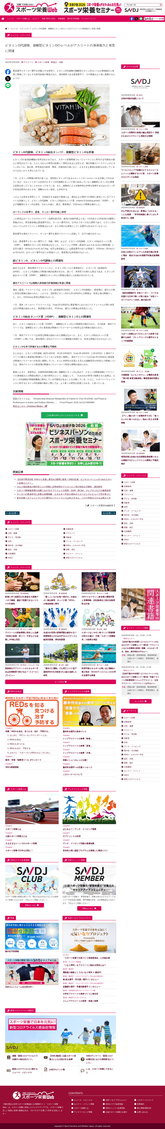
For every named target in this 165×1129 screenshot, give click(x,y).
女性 (10, 541)
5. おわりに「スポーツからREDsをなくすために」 (29, 753)
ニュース (10, 19)
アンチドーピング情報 (83, 1112)
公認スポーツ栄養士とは (16, 836)
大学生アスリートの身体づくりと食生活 (80, 994)
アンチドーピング (89, 19)
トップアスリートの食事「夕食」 (77, 753)
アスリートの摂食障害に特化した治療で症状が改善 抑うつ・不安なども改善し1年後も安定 (21, 636)
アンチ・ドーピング (74, 541)
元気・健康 (12, 533)
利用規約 (140, 1104)
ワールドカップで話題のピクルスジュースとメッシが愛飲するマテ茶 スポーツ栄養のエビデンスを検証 (139, 173)
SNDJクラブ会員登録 (114, 1104)
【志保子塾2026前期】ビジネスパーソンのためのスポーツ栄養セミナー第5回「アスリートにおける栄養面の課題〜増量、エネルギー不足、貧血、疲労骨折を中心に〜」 (140, 647)
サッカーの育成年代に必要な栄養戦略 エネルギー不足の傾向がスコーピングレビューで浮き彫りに (64, 494)
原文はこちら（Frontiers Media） (28, 406)
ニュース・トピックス (20, 29)
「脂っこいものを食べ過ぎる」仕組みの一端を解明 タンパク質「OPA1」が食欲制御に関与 (60, 600)
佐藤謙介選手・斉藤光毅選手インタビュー (81, 987)
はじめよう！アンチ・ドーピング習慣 (79, 829)
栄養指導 (69, 529)
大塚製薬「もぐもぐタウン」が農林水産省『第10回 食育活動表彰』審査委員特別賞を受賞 (140, 378)
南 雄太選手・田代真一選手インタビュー (81, 979)
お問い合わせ (142, 1112)
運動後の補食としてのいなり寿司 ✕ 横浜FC (82, 972)
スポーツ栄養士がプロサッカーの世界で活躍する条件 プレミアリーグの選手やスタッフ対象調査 (139, 337)
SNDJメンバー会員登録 (115, 1108)
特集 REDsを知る (48, 19)
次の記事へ (108, 513)
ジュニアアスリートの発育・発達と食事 (80, 1001)
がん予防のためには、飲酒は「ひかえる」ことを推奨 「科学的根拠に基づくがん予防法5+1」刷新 (139, 214)
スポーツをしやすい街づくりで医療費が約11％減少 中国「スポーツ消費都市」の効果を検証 (98, 636)
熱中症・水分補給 (15, 545)
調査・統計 (70, 549)
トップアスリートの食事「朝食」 (77, 738)
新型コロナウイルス (74, 558)
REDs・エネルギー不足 (75, 545)
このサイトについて (145, 1100)
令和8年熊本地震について (132, 98)
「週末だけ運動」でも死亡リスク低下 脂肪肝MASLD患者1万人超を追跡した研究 (61, 671)
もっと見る (59, 682)
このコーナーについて (72, 774)
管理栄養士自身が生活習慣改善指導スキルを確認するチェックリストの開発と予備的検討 (139, 460)
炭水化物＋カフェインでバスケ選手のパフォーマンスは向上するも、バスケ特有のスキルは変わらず (64, 498)
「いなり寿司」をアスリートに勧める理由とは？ (84, 965)
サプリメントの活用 (72, 836)
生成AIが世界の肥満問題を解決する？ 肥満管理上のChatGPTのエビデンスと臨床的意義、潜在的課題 (60, 636)
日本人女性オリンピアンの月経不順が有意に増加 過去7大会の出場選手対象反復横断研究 (140, 255)
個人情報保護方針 (144, 1108)
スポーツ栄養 (43, 62)
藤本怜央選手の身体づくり (74, 731)
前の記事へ (13, 513)
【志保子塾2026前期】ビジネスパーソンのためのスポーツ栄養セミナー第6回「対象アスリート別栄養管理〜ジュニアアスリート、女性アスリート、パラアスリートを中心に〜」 (140, 678)
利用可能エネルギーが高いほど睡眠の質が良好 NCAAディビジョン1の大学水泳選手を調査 (99, 671)
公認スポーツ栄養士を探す (116, 1112)
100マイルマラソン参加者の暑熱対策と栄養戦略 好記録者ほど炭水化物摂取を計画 (98, 600)
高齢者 (69, 537)
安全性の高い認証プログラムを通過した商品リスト (85, 850)
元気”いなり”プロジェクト (116, 1100)
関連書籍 (61, 19)
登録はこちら (30, 905)
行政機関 (11, 554)
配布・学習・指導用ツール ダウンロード (23, 760)
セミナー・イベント (74, 554)
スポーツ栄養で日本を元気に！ (19, 850)
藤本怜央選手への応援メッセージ (77, 767)
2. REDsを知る (14, 739)
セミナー (35, 19)
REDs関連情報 (12, 767)
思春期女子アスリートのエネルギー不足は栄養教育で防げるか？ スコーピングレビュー (22, 671)
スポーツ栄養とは (23, 19)
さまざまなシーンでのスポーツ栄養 (21, 843)
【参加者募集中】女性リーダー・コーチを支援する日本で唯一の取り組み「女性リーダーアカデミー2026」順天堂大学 (139, 296)
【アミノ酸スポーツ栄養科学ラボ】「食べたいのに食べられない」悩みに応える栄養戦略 (139, 419)
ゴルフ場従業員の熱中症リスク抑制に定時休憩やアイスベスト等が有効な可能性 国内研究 (59, 487)
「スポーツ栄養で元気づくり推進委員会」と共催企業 (86, 958)
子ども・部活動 (14, 537)
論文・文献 (58, 62)
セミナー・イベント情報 (84, 1104)
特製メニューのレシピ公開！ (75, 760)
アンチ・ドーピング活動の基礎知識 (78, 843)
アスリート (28, 62)
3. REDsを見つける (16, 744)
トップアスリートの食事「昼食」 (77, 746)
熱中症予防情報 (73, 19)
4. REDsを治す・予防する (19, 748)
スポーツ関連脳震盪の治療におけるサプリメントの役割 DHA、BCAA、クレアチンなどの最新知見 (64, 490)
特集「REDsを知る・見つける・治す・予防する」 (28, 731)
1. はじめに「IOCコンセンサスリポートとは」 (27, 735)
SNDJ (10, 558)
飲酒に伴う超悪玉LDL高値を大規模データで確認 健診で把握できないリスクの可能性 (21, 600)
